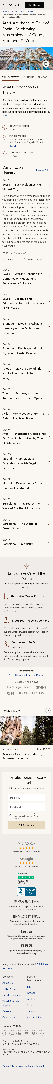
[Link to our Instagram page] (12, 1033)
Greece (31, 992)
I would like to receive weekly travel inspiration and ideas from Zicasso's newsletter (27, 816)
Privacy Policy (8, 1066)
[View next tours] (48, 710)
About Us (7, 982)
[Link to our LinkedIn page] (19, 1033)
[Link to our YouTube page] (26, 1033)
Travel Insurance (11, 995)
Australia (31, 998)
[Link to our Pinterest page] (34, 1033)
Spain (30, 1005)
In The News (9, 988)
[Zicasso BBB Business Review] (26, 891)
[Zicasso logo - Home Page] (10, 5)
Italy (29, 986)
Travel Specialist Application (11, 1003)
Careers (6, 1011)
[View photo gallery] (45, 64)
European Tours (16, 12)
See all (12, 146)
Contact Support (35, 1066)
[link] (26, 740)
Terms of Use (21, 1066)
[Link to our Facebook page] (5, 1033)
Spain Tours (29, 12)
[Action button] (48, 5)
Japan (30, 1011)
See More (7, 115)
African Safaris (35, 1017)
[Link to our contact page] (41, 1033)
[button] (26, 221)
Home (4, 12)
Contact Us (8, 1017)
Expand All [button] (42, 169)
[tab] (10, 77)
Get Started (34, 5)
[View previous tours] (41, 710)
